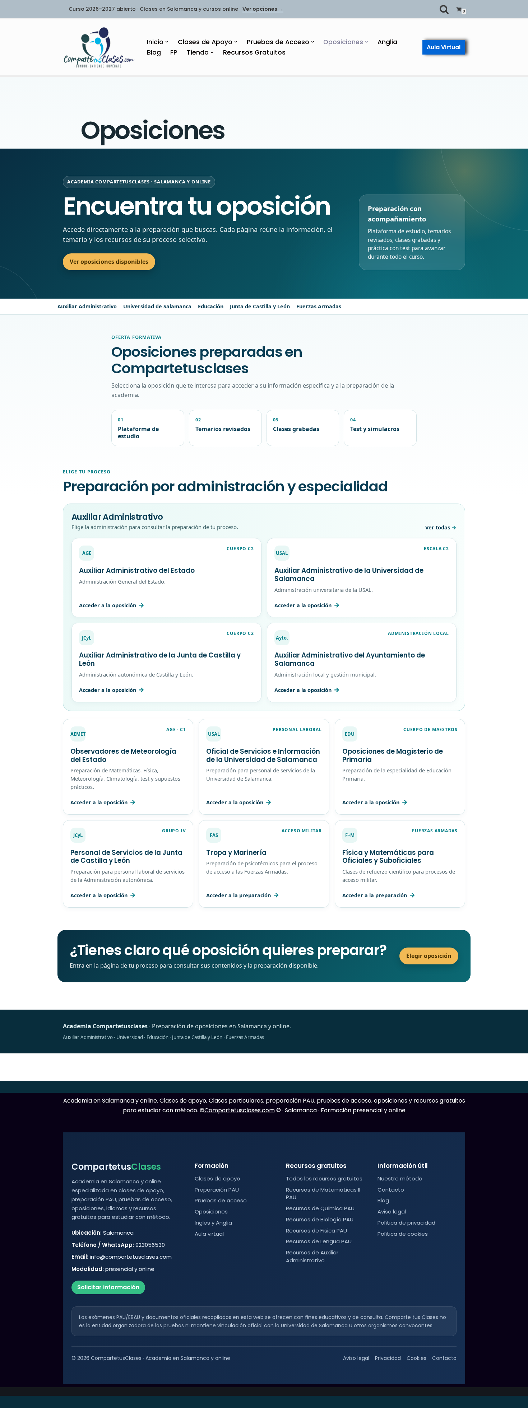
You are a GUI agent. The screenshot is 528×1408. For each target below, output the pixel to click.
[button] (166, 41)
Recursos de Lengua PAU (319, 1241)
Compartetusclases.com (239, 1110)
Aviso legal (392, 1211)
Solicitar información (108, 1287)
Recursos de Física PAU (316, 1230)
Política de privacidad (406, 1222)
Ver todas (437, 527)
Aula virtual (209, 1234)
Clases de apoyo (217, 1178)
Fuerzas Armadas (318, 306)
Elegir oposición (428, 956)
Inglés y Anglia (213, 1222)
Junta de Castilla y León (260, 306)
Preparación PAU (217, 1189)
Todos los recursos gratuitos (324, 1178)
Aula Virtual (443, 47)
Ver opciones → (262, 9)
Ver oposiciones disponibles (109, 262)
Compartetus (116, 1167)
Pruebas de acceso (221, 1200)
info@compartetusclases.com (131, 1256)
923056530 (150, 1245)
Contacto (391, 1189)
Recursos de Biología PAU (319, 1219)
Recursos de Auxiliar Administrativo (312, 1256)
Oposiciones (211, 1211)
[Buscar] (444, 9)
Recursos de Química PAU (320, 1208)
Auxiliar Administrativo (87, 306)
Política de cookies (403, 1234)
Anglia (387, 42)
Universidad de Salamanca (157, 306)
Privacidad (388, 1358)
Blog (154, 52)
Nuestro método (400, 1178)
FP (173, 52)
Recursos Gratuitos (254, 52)
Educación (210, 306)
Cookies (416, 1358)
